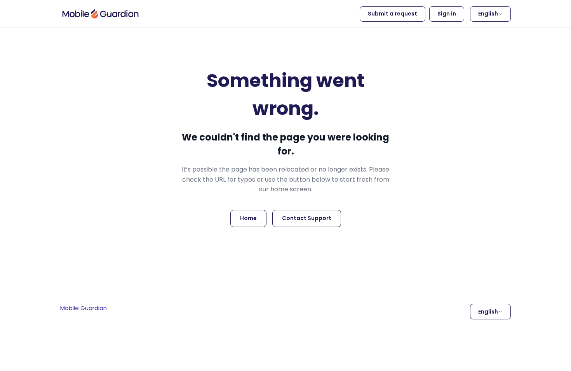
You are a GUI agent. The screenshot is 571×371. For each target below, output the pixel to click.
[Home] (100, 14)
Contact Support (306, 218)
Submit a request (392, 13)
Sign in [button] (446, 13)
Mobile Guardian (83, 308)
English (488, 13)
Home (248, 218)
